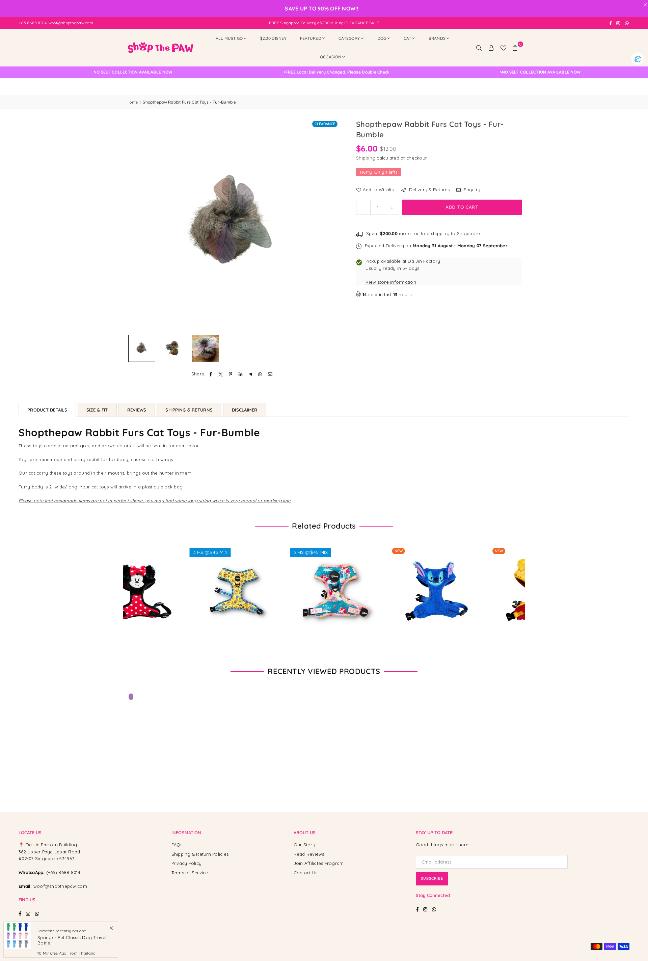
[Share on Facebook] (211, 373)
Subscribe (432, 878)
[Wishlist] (503, 47)
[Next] (330, 225)
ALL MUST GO (229, 38)
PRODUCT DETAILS (47, 410)
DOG (381, 38)
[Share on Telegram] (250, 373)
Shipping (365, 158)
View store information (391, 282)
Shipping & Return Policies (200, 854)
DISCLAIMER (245, 410)
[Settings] (491, 47)
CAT (407, 38)
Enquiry (471, 189)
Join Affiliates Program (319, 863)
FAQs (177, 844)
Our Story (304, 844)
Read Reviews (309, 854)
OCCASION (330, 56)
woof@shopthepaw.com (60, 886)
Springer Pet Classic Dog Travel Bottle (71, 940)
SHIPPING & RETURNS (189, 410)
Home (132, 102)
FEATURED (310, 38)
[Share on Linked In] (240, 373)
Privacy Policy (186, 863)
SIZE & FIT (97, 410)
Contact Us (306, 872)
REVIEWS (136, 410)
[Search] (479, 47)
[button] (515, 47)
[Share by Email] (270, 373)
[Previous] (136, 225)
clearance (325, 123)
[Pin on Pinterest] (230, 373)
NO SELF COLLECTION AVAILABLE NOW (279, 72)
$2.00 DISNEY (273, 38)
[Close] (111, 928)
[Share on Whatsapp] (260, 373)
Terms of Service (189, 872)
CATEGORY (349, 38)
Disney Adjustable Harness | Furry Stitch (375, 584)
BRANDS (437, 38)
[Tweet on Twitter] (220, 373)
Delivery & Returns (429, 189)
